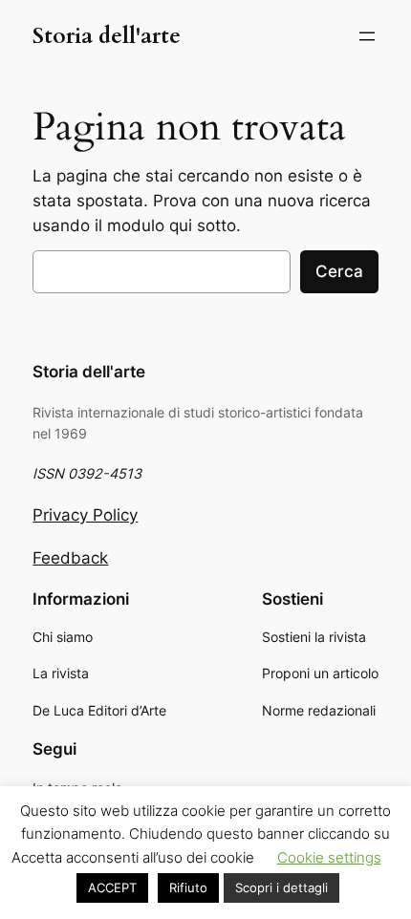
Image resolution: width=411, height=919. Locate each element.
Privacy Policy (85, 514)
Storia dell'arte (106, 36)
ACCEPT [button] (112, 887)
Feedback (70, 557)
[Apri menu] (367, 36)
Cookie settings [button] (329, 857)
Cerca (339, 271)
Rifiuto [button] (188, 887)
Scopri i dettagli (281, 887)
